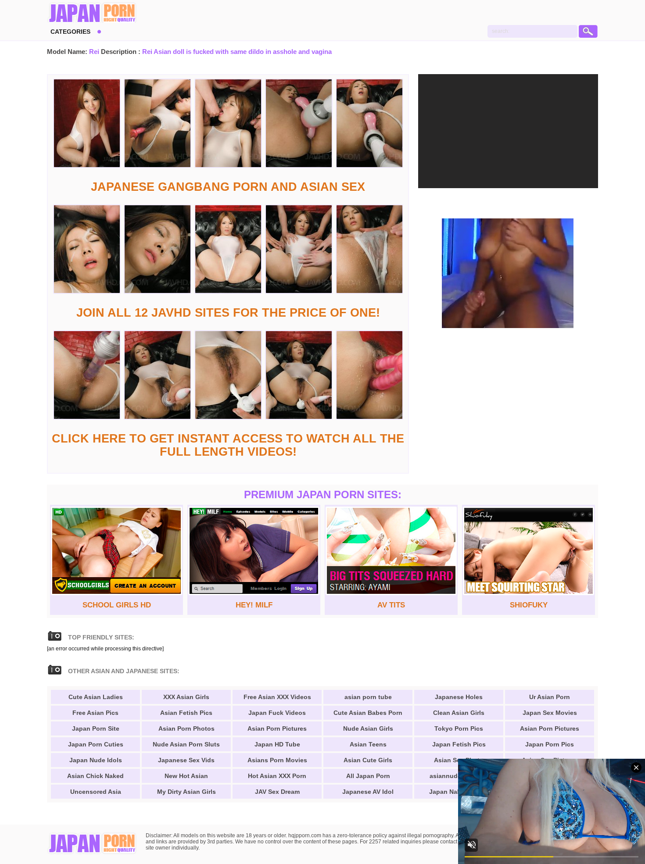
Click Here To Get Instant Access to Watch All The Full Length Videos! (228, 445)
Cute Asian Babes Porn (367, 712)
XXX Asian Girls (186, 696)
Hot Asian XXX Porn (277, 775)
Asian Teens (368, 744)
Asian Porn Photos (186, 728)
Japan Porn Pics (549, 744)
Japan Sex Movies (550, 712)
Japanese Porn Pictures (92, 13)
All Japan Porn (368, 775)
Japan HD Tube (277, 744)
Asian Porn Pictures (277, 728)
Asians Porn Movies (277, 760)
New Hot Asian (186, 775)
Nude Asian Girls (368, 728)
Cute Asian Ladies (95, 696)
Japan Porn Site (95, 728)
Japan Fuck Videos (277, 712)
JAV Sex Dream (277, 791)
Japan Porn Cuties (95, 744)
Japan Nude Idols (95, 760)
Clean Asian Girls (458, 712)
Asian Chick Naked (95, 775)
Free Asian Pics (95, 712)
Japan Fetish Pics (459, 744)
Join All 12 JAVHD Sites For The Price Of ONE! (228, 312)
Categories (70, 31)
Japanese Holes (459, 696)
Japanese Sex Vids (186, 760)
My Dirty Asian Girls (186, 791)
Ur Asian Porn (549, 696)
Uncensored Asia (95, 791)
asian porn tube (368, 696)
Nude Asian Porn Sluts (186, 744)
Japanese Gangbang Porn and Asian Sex (228, 186)
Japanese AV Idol (368, 791)
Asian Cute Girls (368, 760)
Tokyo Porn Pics (458, 728)
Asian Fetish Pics (186, 712)
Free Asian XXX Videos (277, 696)
